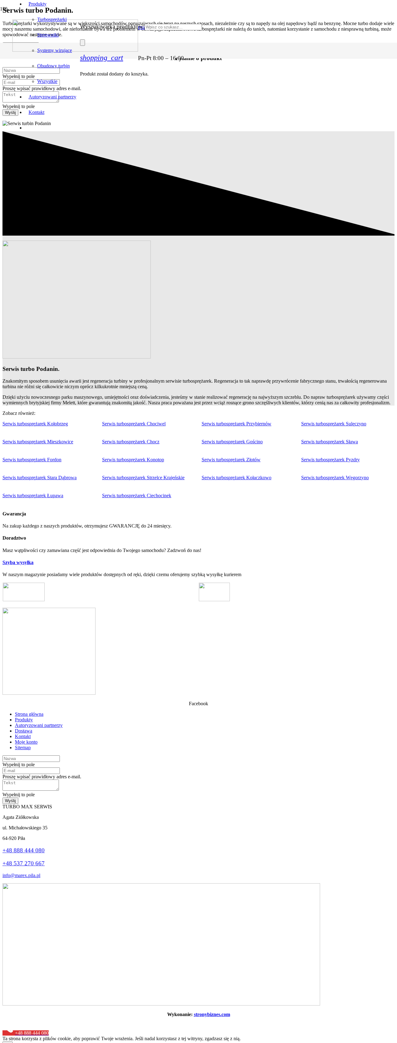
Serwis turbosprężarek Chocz (130, 441)
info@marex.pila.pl (21, 875)
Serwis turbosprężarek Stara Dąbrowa (39, 477)
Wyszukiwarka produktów (111, 26)
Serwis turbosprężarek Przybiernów (236, 423)
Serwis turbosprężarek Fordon (31, 459)
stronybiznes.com (212, 1014)
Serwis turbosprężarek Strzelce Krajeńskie (143, 477)
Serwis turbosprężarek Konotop (133, 459)
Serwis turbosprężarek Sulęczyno (333, 423)
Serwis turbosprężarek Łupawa (32, 495)
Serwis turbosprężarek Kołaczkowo (236, 477)
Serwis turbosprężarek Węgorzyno (335, 477)
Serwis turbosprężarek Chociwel (134, 423)
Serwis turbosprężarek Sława (329, 441)
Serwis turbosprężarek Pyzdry (330, 459)
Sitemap (23, 747)
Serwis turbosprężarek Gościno (232, 441)
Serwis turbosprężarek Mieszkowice (37, 441)
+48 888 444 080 (23, 850)
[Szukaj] (82, 42)
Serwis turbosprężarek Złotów (231, 459)
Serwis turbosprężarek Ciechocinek (136, 495)
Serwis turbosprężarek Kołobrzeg (35, 423)
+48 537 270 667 (23, 863)
